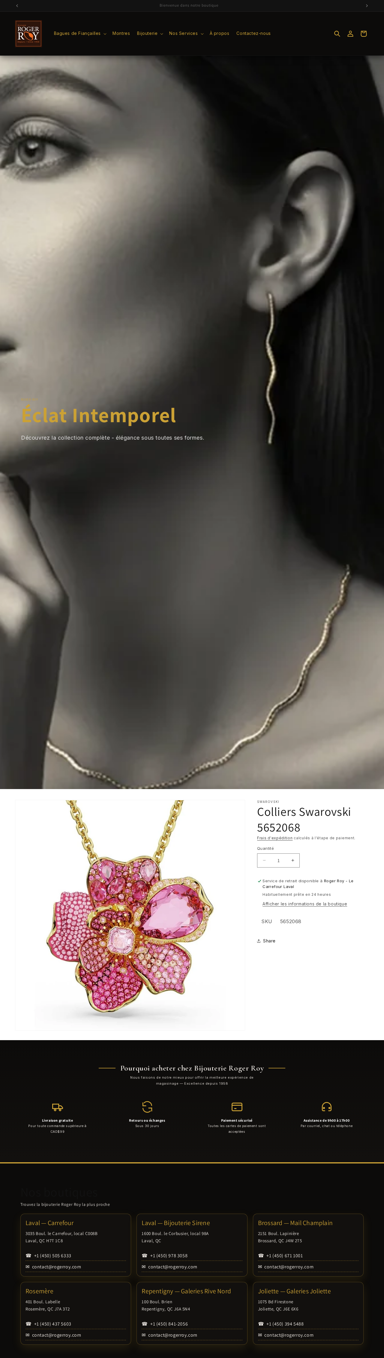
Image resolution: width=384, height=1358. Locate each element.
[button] (79, 33)
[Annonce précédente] (17, 5)
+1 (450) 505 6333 (48, 1255)
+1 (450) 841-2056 (165, 1324)
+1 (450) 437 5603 (48, 1324)
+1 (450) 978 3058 (165, 1255)
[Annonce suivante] (367, 5)
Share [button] (269, 940)
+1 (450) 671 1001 (280, 1255)
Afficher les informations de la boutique (304, 903)
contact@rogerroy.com (53, 1267)
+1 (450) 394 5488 (281, 1324)
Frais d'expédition (275, 838)
